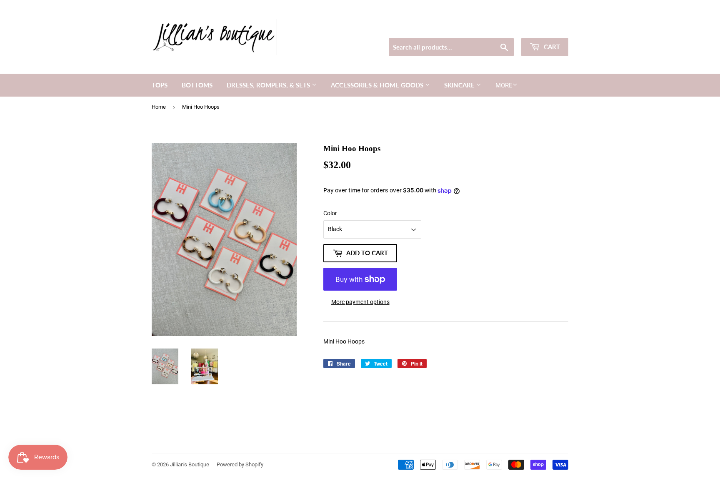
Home (159, 107)
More (503, 85)
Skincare (460, 85)
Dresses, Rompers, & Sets (269, 85)
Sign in (508, 27)
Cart (551, 46)
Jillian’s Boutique (189, 464)
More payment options (360, 302)
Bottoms (197, 85)
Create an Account (548, 27)
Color (330, 213)
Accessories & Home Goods (378, 85)
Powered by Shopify (240, 464)
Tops (160, 85)
